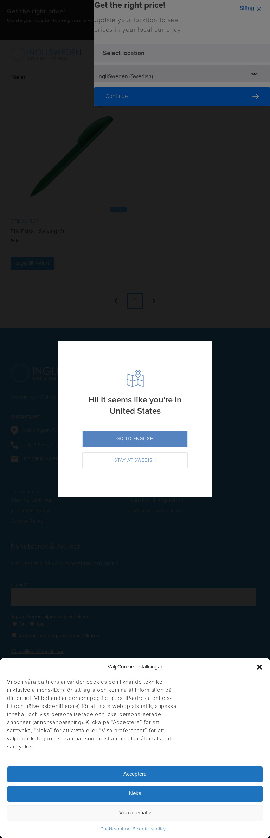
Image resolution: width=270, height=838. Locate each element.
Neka (135, 793)
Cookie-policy (115, 829)
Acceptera (135, 774)
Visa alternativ (135, 812)
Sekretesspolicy (149, 829)
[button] (259, 667)
